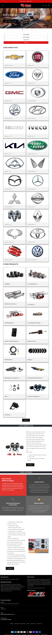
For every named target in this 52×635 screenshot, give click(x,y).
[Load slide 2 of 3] (24, 30)
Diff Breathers (8, 359)
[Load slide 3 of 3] (26, 30)
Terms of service (30, 634)
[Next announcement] (49, 1)
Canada (4, 619)
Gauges (30, 359)
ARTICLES (33, 623)
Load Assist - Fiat (30, 65)
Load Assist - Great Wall (31, 100)
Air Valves (7, 414)
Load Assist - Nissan (31, 206)
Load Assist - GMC (7, 100)
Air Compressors (32, 284)
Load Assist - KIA (7, 153)
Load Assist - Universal (8, 259)
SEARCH (12, 623)
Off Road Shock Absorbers (35, 378)
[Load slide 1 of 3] (22, 30)
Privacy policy (17, 634)
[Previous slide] (19, 29)
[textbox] (26, 34)
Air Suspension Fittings (34, 323)
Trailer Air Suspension (33, 396)
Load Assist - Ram (7, 224)
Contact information (44, 634)
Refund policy (24, 634)
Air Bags (7, 284)
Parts (6, 396)
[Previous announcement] (2, 1)
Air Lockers (31, 304)
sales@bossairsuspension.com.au (7, 614)
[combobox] (26, 34)
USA (2, 619)
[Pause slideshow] (32, 29)
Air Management (9, 323)
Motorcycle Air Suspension (12, 378)
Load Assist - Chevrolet (8, 65)
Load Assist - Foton (31, 83)
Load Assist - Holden (8, 118)
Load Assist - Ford (7, 83)
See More (30, 464)
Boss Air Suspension (10, 634)
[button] (2, 5)
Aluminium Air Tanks (10, 304)
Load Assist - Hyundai (31, 118)
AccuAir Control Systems (11, 341)
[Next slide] (29, 29)
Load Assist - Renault (31, 224)
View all (26, 420)
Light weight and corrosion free (12, 21)
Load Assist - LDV (7, 171)
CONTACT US (39, 623)
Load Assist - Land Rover (31, 153)
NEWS (28, 623)
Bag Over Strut (32, 341)
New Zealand (8, 619)
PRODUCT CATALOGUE (20, 623)
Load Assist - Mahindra (31, 171)
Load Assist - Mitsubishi (8, 206)
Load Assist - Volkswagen (32, 259)
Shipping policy (37, 634)
